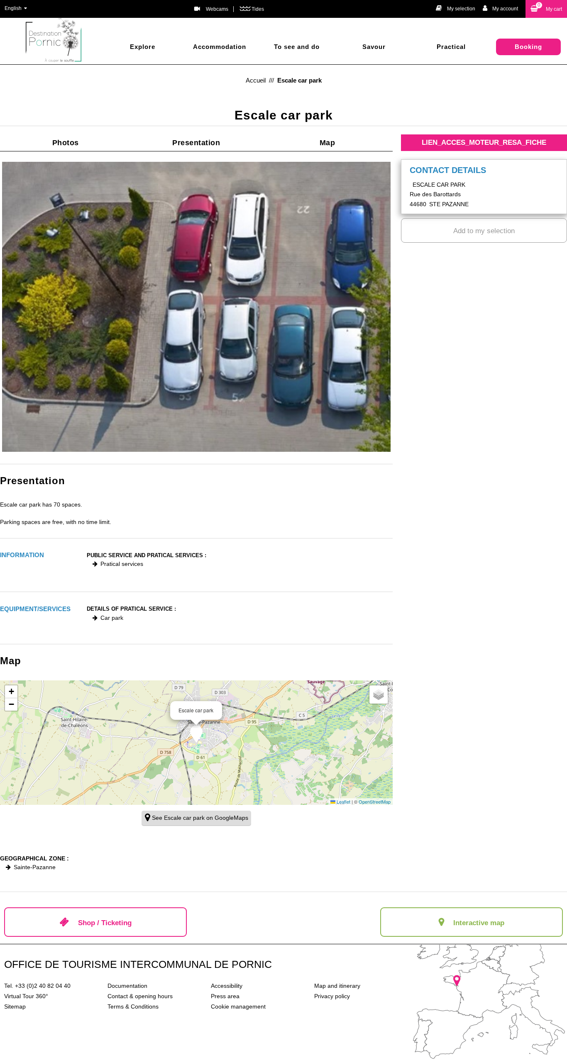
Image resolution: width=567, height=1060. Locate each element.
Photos (65, 143)
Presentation (196, 143)
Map (327, 143)
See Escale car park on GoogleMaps (200, 817)
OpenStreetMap (375, 801)
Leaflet (342, 801)
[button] (546, 9)
